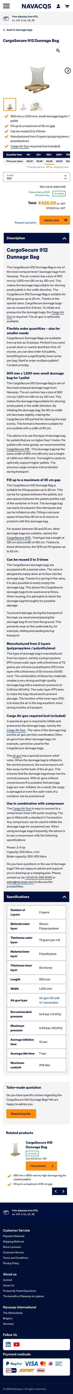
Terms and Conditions (15, 1258)
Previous (56, 1191)
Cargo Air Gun (19, 146)
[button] (58, 51)
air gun (17, 755)
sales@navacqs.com (20, 881)
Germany (8, 1324)
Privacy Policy (11, 1263)
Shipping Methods (13, 1241)
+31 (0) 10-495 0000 (38, 877)
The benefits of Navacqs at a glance (23, 1296)
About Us (8, 1285)
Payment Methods (14, 1236)
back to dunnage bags (19, 30)
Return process (12, 1247)
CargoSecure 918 (18, 449)
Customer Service (13, 1252)
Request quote (21, 1113)
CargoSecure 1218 (19, 537)
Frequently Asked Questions (19, 1291)
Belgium (8, 1318)
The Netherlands (13, 1313)
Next (68, 70)
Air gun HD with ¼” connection (49, 1000)
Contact (7, 1280)
